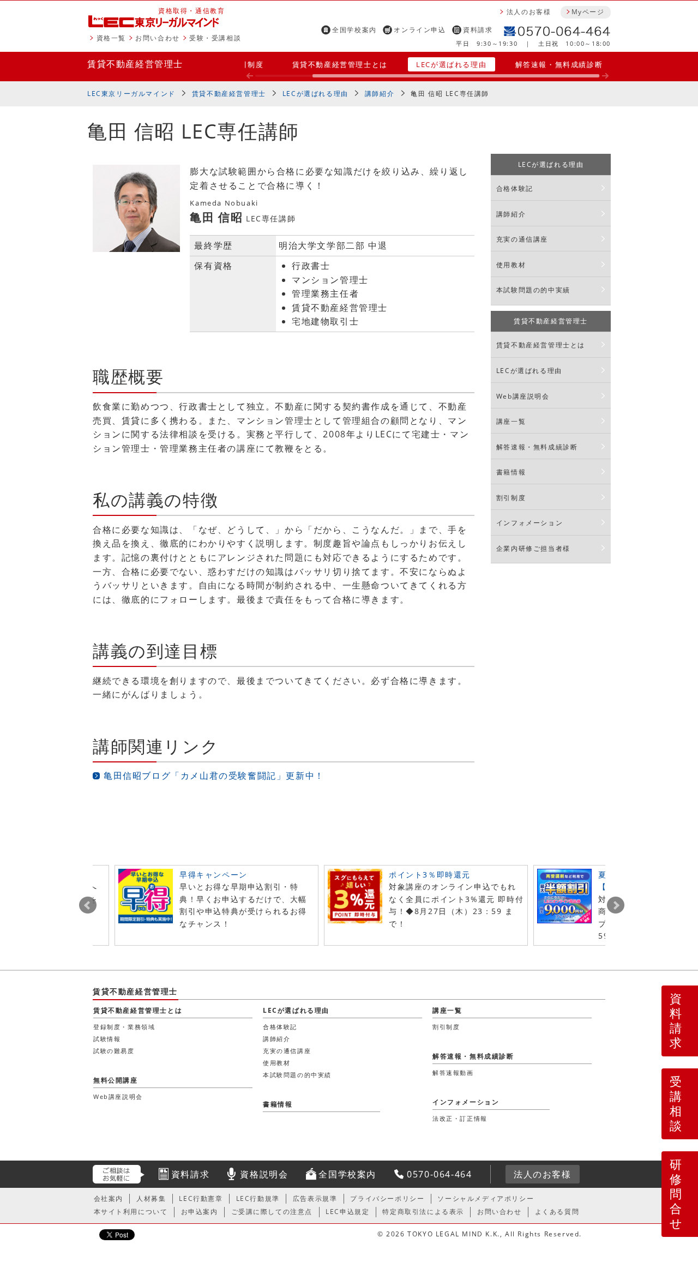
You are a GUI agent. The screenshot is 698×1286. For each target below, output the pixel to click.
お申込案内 (199, 1211)
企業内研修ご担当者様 (533, 548)
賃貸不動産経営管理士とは (340, 64)
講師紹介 (379, 93)
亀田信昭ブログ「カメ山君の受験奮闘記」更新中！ (214, 776)
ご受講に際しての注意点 (272, 1211)
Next (615, 905)
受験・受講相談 (215, 38)
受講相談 (676, 1103)
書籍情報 (511, 472)
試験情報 (107, 1039)
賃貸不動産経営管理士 (135, 64)
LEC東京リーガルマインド (131, 93)
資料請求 (477, 30)
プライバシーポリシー (387, 1198)
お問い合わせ (157, 38)
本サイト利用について (131, 1211)
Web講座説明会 (523, 396)
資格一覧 (111, 38)
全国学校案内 (354, 30)
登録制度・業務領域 (124, 1027)
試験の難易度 (114, 1051)
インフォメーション (529, 522)
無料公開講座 (115, 1080)
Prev (88, 905)
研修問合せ (676, 1193)
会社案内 (108, 1198)
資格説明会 (264, 1174)
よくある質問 (557, 1211)
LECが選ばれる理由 (451, 64)
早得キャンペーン (213, 874)
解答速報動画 (453, 1072)
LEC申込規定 (347, 1211)
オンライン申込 (420, 30)
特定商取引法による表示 (423, 1211)
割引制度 (247, 64)
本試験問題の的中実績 (533, 290)
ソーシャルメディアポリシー (485, 1198)
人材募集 (151, 1198)
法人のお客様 (529, 12)
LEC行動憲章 (200, 1198)
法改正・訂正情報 (460, 1118)
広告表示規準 (315, 1198)
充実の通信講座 (522, 239)
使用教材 (511, 264)
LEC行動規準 (258, 1198)
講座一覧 (511, 421)
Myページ (587, 12)
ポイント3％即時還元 (430, 874)
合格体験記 (514, 188)
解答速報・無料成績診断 (559, 64)
